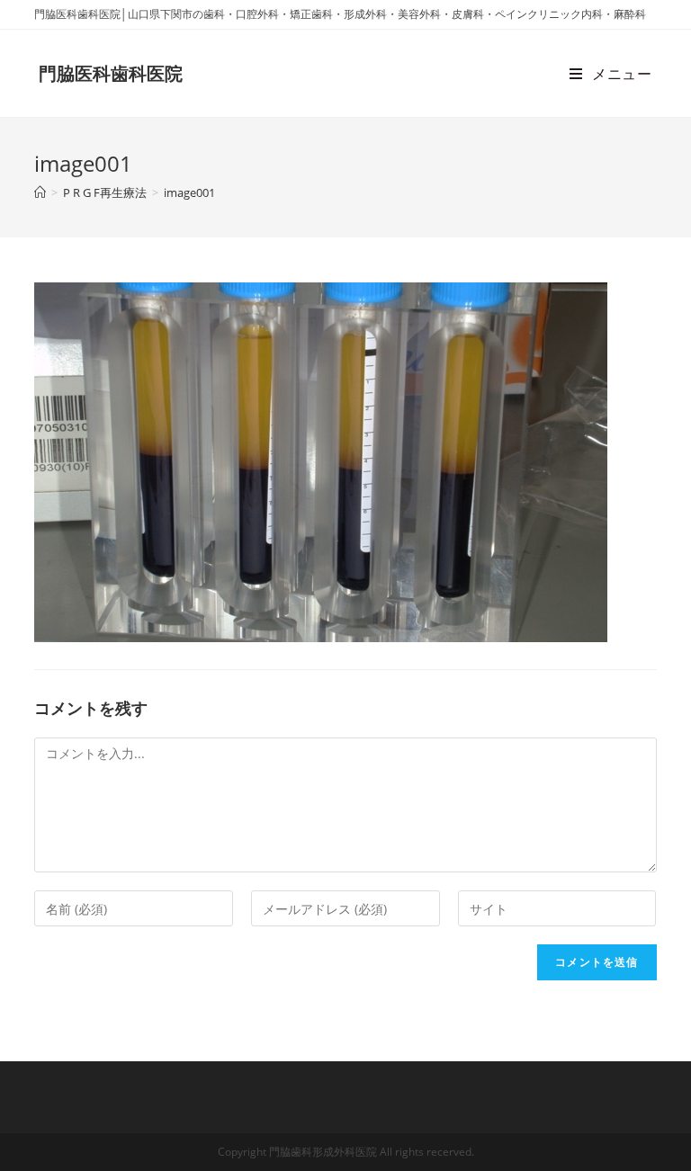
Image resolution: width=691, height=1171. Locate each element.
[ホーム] (40, 192)
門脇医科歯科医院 (111, 73)
